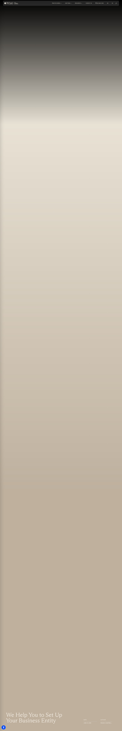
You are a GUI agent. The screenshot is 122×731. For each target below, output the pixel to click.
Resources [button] (78, 3)
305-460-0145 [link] (100, 3)
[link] (11, 3)
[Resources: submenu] (82, 3)
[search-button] (116, 3)
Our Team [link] (67, 3)
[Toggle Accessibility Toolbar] (3, 727)
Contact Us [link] (89, 3)
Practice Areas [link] (56, 3)
